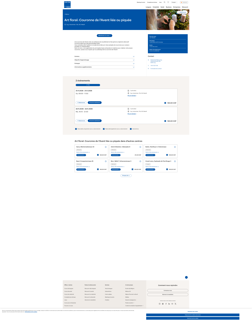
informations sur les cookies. (31, 311)
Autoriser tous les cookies (192, 318)
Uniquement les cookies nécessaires (193, 314)
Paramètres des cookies (193, 311)
